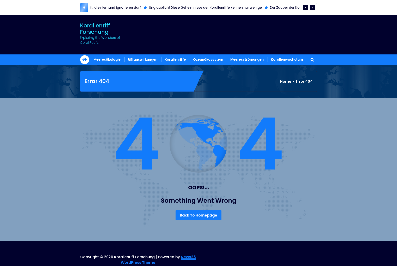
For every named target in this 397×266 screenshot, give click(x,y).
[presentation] (305, 7)
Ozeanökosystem (208, 59)
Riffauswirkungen (142, 59)
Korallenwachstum (287, 59)
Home (285, 81)
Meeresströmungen (247, 59)
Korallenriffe (175, 59)
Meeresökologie (107, 59)
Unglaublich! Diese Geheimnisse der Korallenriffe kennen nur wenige (193, 7)
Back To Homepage (198, 215)
